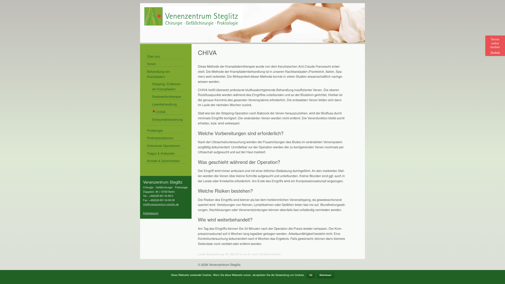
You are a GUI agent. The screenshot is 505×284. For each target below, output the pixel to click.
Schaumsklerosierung (167, 119)
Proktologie (155, 130)
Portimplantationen (160, 138)
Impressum (150, 213)
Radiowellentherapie (166, 96)
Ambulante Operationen (163, 145)
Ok (310, 275)
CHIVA (161, 112)
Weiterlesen (325, 275)
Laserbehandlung (164, 104)
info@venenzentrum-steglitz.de (161, 204)
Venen (151, 64)
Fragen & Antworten (161, 153)
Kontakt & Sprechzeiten (163, 161)
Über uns (153, 56)
